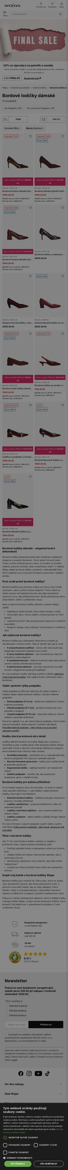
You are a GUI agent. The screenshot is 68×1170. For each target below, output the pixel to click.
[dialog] (34, 585)
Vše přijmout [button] (18, 1163)
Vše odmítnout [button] (48, 1163)
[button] (34, 1158)
